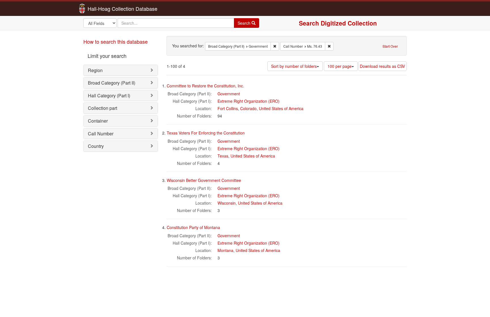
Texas (222, 156)
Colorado (248, 108)
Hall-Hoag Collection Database (105, 8)
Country (96, 146)
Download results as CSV (382, 66)
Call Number (100, 133)
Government (228, 93)
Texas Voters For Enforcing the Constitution (206, 133)
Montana (225, 250)
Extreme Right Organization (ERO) (248, 101)
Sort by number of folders (294, 66)
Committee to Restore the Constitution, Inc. (205, 86)
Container (98, 120)
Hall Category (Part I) (109, 95)
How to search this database (115, 41)
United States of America (281, 108)
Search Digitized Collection (338, 23)
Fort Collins (227, 108)
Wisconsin (226, 203)
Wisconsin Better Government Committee (204, 180)
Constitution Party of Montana (193, 227)
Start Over (390, 46)
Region (95, 70)
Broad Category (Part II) (111, 82)
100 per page (340, 66)
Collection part (102, 108)
